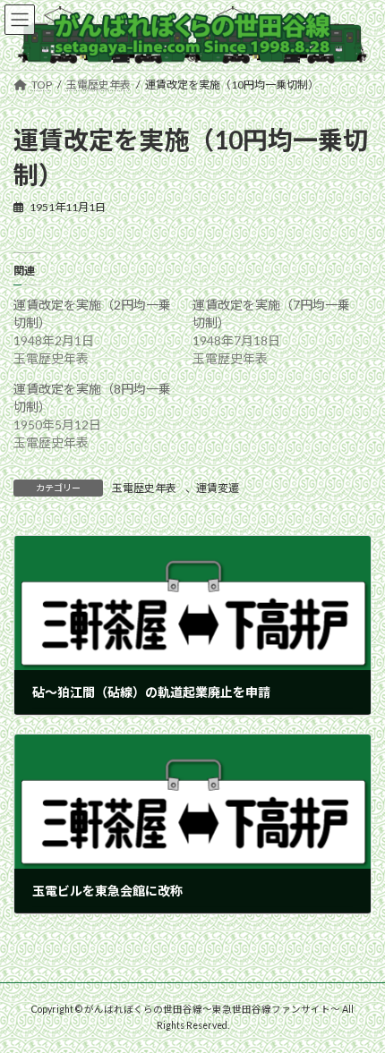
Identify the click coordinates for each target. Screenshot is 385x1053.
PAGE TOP (357, 1003)
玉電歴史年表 (144, 488)
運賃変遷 (217, 488)
